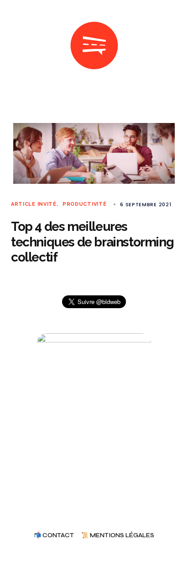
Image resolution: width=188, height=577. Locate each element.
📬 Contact (54, 536)
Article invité (34, 204)
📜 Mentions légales (117, 536)
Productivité (84, 204)
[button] (14, 45)
